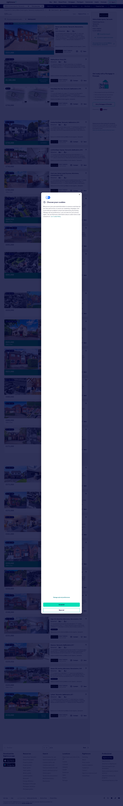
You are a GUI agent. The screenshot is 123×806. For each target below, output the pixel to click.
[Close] (79, 194)
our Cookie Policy (56, 216)
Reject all (61, 610)
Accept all (61, 604)
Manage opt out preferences (61, 597)
